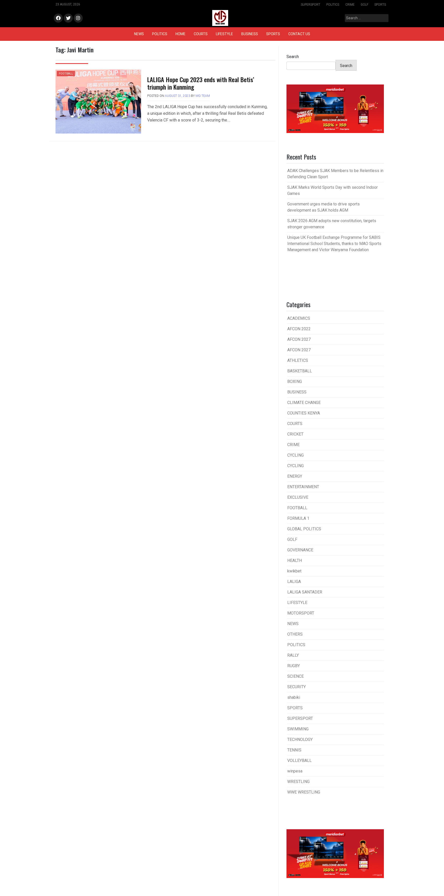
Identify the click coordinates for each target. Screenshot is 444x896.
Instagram (78, 18)
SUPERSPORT (310, 4)
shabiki (293, 697)
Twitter (68, 18)
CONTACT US (299, 34)
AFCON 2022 (299, 328)
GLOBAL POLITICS (304, 528)
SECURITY (296, 686)
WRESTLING (298, 781)
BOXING (294, 381)
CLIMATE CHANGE (304, 402)
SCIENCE (295, 676)
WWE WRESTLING (303, 792)
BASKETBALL (299, 371)
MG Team (203, 96)
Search (292, 56)
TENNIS (294, 750)
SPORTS (380, 4)
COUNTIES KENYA (303, 413)
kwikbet (294, 571)
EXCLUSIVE (297, 497)
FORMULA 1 (298, 518)
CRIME (350, 4)
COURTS (201, 34)
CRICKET (295, 434)
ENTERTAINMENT (303, 486)
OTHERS (295, 634)
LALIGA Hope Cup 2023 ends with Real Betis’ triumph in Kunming (200, 83)
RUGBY (293, 665)
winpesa (294, 771)
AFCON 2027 (299, 339)
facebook (58, 18)
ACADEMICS (298, 318)
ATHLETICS (297, 360)
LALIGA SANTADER (304, 592)
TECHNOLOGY (300, 739)
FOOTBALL (66, 73)
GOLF (364, 4)
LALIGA (294, 581)
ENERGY (294, 476)
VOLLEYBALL (299, 760)
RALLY (293, 655)
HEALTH (294, 560)
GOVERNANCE (300, 550)
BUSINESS (249, 34)
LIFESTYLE (224, 34)
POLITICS (332, 4)
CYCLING (295, 455)
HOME (180, 34)
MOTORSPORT (300, 613)
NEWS (139, 34)
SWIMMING (298, 729)
